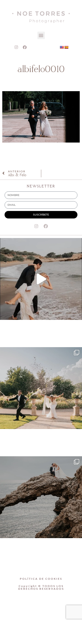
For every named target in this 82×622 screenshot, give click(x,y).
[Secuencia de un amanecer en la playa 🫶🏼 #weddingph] (41, 279)
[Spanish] (66, 47)
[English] (62, 47)
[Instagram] (16, 47)
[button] (41, 35)
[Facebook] (25, 47)
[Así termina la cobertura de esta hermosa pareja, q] (41, 497)
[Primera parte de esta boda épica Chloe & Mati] (41, 388)
